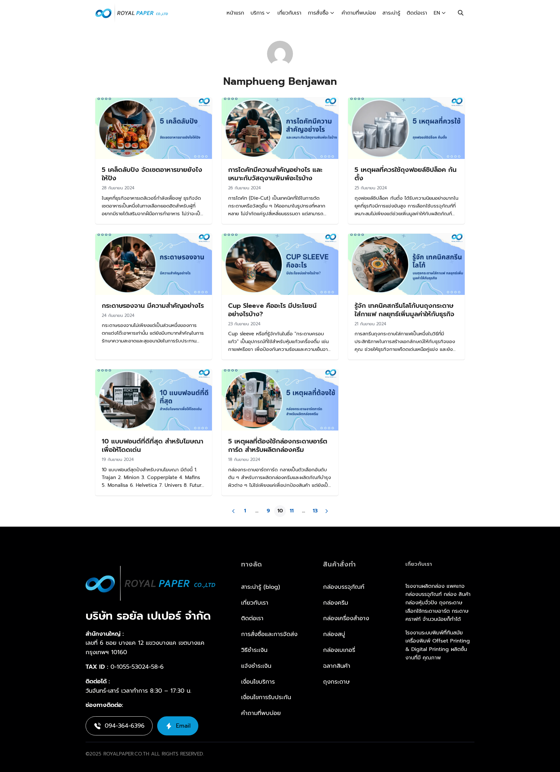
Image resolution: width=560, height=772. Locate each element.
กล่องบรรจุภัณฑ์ (343, 586)
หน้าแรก (235, 13)
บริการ (257, 13)
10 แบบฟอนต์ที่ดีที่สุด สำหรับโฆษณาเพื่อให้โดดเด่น (152, 445)
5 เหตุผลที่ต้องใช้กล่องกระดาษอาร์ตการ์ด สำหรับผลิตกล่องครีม (277, 445)
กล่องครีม (335, 602)
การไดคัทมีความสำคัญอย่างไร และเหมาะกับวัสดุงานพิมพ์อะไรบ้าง (275, 174)
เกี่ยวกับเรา (289, 13)
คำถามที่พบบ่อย (359, 13)
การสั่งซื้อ (318, 13)
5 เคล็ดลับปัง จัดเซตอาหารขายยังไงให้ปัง (152, 174)
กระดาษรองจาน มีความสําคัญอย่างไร (153, 305)
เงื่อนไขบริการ (258, 681)
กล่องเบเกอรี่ (339, 650)
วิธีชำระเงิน (254, 650)
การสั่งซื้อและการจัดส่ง (269, 634)
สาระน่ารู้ (391, 13)
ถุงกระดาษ (336, 681)
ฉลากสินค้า (336, 665)
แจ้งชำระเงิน (256, 665)
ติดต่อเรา (417, 13)
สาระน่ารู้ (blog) (260, 586)
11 (292, 511)
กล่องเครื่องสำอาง (346, 618)
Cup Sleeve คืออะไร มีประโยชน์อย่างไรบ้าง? (272, 310)
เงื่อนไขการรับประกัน (266, 697)
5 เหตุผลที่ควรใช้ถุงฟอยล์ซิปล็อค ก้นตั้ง (406, 174)
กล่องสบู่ (334, 634)
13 (315, 511)
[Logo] (131, 13)
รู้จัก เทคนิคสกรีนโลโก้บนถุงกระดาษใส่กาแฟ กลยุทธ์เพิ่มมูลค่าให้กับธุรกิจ (404, 310)
